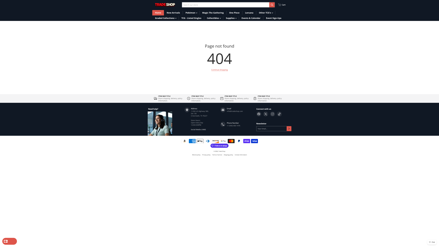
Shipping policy (228, 155)
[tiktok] (279, 114)
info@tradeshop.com (235, 111)
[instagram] (272, 114)
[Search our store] (272, 4)
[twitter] (265, 114)
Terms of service (217, 155)
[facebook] (258, 114)
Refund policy (196, 155)
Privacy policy (206, 155)
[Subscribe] (289, 128)
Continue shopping (219, 69)
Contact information (241, 155)
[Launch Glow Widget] (9, 241)
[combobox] (228, 4)
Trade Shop (221, 151)
